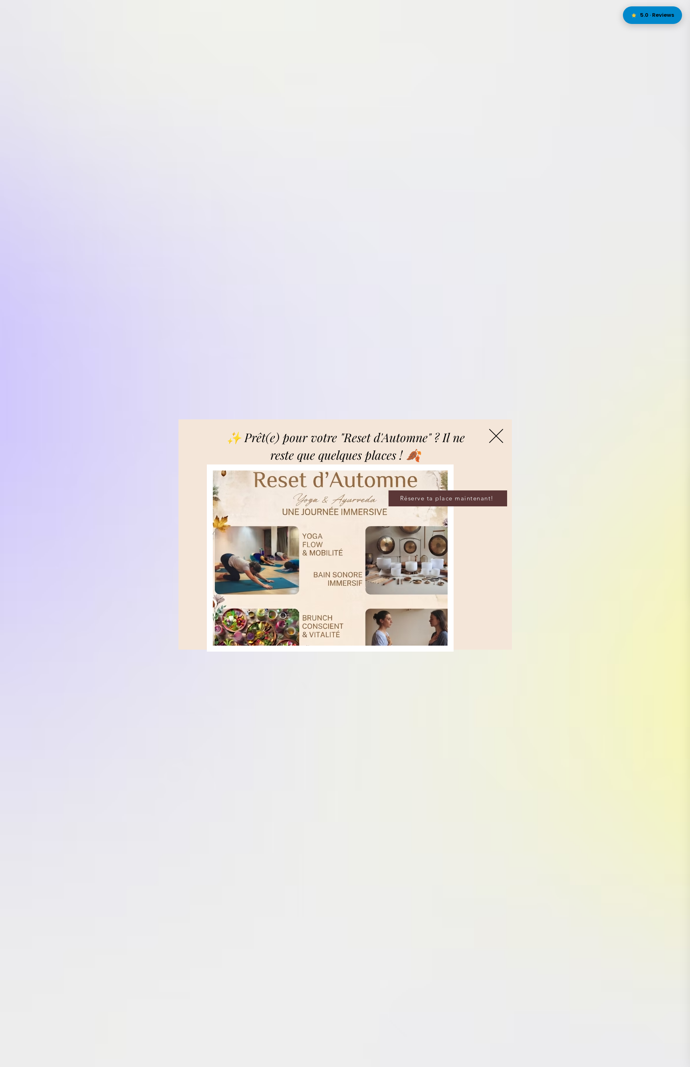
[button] (496, 436)
